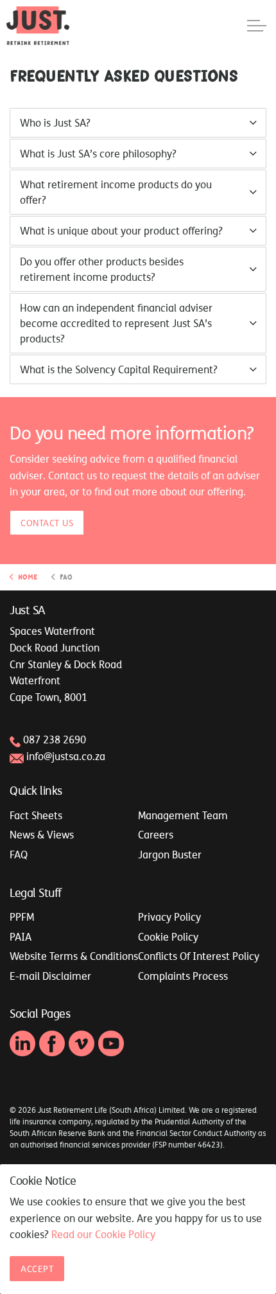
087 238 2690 (54, 739)
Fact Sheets (36, 815)
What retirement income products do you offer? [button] (116, 192)
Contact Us (47, 523)
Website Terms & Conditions (74, 956)
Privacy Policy (169, 917)
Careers (155, 835)
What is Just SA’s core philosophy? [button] (98, 153)
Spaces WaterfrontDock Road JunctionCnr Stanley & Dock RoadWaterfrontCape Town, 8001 (66, 664)
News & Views (42, 835)
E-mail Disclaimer (50, 976)
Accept (37, 1269)
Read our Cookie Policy (103, 1234)
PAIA (20, 937)
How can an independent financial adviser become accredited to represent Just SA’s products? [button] (116, 323)
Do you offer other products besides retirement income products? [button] (102, 269)
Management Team (183, 815)
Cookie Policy (168, 937)
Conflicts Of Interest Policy (198, 956)
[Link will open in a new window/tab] (22, 1043)
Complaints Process (183, 976)
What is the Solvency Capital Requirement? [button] (119, 369)
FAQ (19, 854)
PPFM (22, 917)
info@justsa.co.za (65, 756)
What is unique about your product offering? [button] (121, 231)
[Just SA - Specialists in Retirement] (37, 25)
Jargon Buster (170, 854)
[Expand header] (256, 25)
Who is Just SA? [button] (55, 123)
